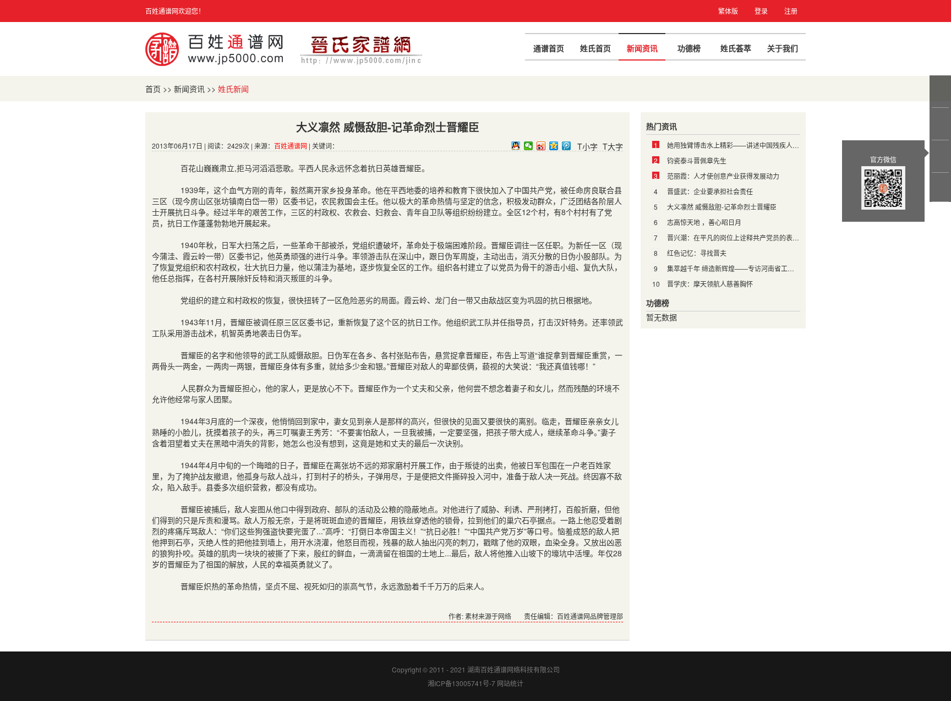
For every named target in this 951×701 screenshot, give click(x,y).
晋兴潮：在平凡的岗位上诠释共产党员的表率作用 (739, 237)
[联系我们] (941, 124)
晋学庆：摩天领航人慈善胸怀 (710, 283)
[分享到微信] (528, 145)
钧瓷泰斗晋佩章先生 (696, 160)
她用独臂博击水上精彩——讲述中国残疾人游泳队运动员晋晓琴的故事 (769, 145)
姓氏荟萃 (735, 47)
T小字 (587, 146)
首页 (153, 88)
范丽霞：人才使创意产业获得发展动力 (723, 175)
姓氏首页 (595, 47)
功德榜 (689, 47)
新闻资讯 (642, 47)
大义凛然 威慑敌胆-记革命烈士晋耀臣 (722, 206)
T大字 (613, 146)
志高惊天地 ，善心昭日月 (704, 222)
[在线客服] (941, 91)
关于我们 (782, 47)
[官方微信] (941, 156)
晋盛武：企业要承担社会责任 (710, 191)
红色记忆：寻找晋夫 (696, 253)
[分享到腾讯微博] (566, 145)
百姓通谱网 (290, 145)
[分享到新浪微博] (541, 145)
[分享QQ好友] (516, 145)
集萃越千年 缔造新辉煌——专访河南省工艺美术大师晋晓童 (753, 268)
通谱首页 (548, 47)
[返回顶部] (941, 187)
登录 (761, 10)
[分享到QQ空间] (554, 145)
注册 (790, 10)
